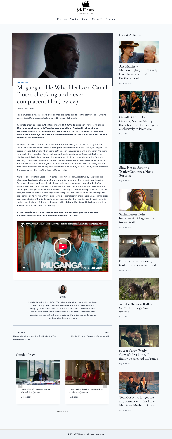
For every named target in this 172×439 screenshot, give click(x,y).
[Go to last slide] (20, 385)
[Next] (105, 385)
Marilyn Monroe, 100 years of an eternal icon (91, 334)
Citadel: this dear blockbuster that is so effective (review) (86, 391)
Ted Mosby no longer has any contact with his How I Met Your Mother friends (138, 401)
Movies (74, 19)
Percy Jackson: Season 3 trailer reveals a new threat (137, 263)
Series (85, 19)
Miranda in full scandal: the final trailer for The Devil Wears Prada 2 (34, 336)
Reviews (62, 19)
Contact (110, 19)
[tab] (58, 411)
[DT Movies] (86, 7)
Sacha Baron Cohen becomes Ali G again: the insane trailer (136, 218)
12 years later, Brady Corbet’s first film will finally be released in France (138, 355)
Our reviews (22, 82)
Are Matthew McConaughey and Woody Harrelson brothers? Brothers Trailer (138, 72)
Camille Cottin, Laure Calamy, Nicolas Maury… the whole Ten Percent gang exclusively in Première (138, 123)
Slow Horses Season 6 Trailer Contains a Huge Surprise (136, 172)
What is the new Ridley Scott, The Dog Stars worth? (135, 308)
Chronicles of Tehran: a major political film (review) (35, 391)
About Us (97, 19)
